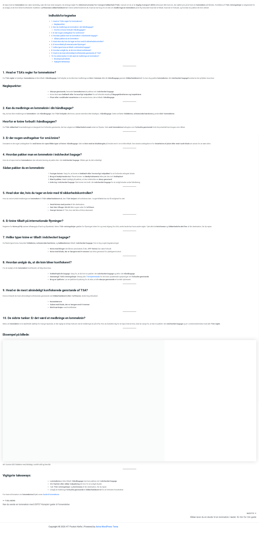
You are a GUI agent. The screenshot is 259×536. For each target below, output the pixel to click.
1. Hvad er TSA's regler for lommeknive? (66, 21)
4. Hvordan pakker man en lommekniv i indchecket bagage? (74, 36)
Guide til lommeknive (51, 494)
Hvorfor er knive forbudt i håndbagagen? (70, 30)
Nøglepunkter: (59, 24)
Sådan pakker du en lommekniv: (66, 39)
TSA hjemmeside (93, 277)
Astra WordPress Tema (107, 526)
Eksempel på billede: (62, 59)
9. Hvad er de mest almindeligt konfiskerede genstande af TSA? (76, 53)
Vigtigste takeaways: (62, 62)
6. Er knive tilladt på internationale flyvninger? (68, 44)
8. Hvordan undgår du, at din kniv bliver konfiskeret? (71, 50)
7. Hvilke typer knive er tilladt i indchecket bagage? (70, 47)
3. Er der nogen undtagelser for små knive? (67, 33)
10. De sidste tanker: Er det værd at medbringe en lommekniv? (75, 56)
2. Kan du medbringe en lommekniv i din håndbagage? (72, 27)
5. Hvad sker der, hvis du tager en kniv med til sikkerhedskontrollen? (77, 41)
